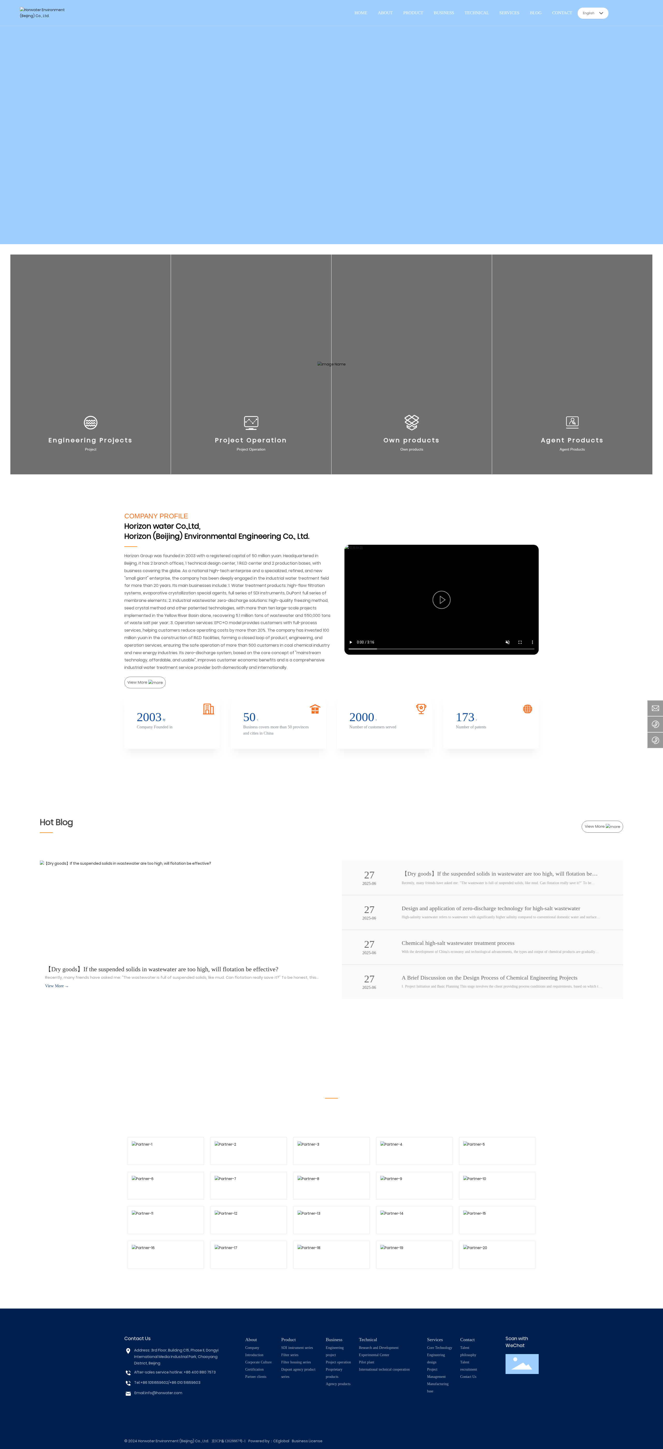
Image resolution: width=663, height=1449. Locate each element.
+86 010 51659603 (184, 1382)
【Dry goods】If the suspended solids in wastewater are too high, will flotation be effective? (161, 969)
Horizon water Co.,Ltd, (162, 526)
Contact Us (137, 1338)
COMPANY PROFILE (156, 516)
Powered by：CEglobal (268, 1441)
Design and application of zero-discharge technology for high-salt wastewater (491, 908)
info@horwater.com (163, 1392)
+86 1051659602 (154, 1382)
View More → (57, 986)
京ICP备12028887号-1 (229, 1441)
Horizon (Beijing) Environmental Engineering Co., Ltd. (216, 536)
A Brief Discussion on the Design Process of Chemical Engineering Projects (490, 977)
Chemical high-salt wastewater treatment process (458, 943)
